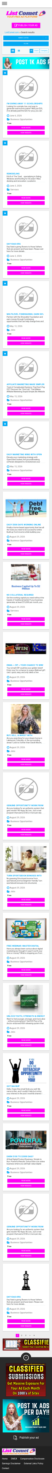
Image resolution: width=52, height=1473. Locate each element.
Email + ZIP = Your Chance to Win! (25, 665)
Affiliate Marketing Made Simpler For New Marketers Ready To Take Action (26, 384)
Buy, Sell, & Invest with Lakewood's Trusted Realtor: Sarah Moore (23, 735)
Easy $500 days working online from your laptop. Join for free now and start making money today (24, 524)
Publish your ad (28, 25)
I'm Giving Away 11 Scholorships (25, 103)
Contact (5, 1468)
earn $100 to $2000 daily (20, 1156)
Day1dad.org (14, 244)
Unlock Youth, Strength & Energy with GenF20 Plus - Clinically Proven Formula (26, 1016)
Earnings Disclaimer (11, 1463)
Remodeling (13, 173)
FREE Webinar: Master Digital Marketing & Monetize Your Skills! (26, 946)
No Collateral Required (20, 595)
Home (5, 1458)
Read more (26, 128)
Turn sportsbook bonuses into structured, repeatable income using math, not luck (24, 875)
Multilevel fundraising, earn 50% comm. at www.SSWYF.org (25, 314)
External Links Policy (33, 1463)
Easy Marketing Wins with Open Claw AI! (24, 454)
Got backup (13, 1086)
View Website (26, 133)
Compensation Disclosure (32, 1458)
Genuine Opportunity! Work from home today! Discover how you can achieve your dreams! (25, 805)
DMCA (14, 1458)
